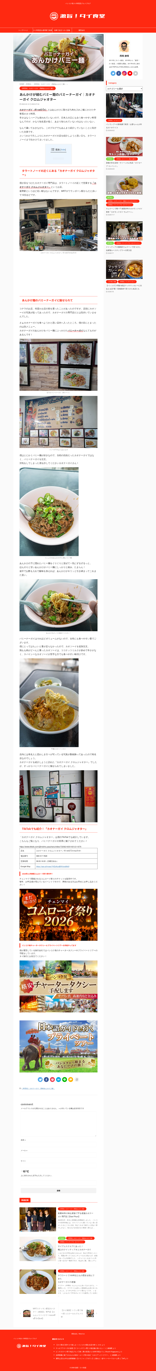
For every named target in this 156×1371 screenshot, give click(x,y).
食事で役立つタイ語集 (62, 30)
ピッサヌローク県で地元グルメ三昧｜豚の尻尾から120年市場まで (79, 1351)
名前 (23, 1140)
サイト (23, 1161)
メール (24, 1150)
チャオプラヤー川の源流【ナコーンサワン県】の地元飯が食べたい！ (80, 1348)
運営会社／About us (78, 1334)
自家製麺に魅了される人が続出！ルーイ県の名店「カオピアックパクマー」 (83, 1355)
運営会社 (81, 30)
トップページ (23, 30)
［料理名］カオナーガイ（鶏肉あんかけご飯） (38, 1088)
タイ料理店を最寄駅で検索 (42, 30)
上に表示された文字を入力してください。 (37, 1175)
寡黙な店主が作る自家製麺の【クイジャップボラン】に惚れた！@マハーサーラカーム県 (87, 1358)
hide (63, 149)
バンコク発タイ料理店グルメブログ (25, 1338)
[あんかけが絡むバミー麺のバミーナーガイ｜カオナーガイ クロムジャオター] (58, 1079)
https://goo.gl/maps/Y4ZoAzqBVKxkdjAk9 (52, 866)
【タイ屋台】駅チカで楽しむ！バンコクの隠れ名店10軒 (76, 1345)
